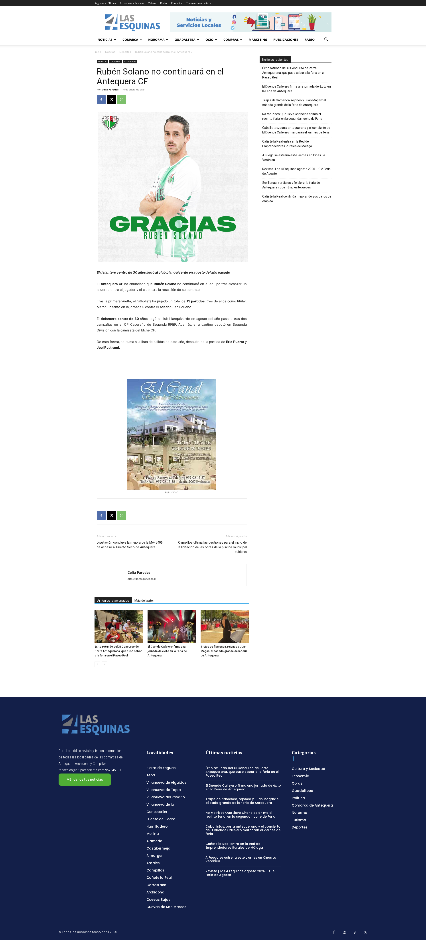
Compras (231, 39)
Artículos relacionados (113, 600)
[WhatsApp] (121, 99)
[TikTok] (355, 932)
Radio (163, 3)
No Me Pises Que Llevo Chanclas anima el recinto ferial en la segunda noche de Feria (292, 116)
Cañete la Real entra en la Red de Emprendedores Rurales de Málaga (287, 144)
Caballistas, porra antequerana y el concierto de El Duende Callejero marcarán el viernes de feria (296, 130)
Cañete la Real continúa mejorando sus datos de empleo (296, 199)
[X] (111, 99)
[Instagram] (344, 932)
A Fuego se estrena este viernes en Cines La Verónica (293, 157)
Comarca (130, 39)
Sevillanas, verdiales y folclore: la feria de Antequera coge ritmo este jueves (291, 185)
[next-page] (104, 664)
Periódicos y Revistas (132, 3)
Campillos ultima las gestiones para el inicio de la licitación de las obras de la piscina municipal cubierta (212, 547)
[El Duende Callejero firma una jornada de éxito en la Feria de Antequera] (172, 626)
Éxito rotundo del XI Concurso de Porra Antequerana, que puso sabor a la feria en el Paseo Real (118, 651)
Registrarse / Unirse (105, 3)
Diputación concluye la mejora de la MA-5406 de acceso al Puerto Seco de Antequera (130, 544)
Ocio (209, 39)
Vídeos (152, 3)
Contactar (176, 3)
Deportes (125, 52)
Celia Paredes (110, 89)
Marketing (258, 39)
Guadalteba (185, 39)
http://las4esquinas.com (142, 578)
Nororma (156, 39)
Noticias (105, 39)
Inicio (98, 52)
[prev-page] (97, 664)
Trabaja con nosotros (198, 3)
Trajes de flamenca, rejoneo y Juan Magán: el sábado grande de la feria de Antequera (224, 651)
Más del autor (144, 600)
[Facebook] (101, 99)
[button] (326, 40)
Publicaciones (285, 39)
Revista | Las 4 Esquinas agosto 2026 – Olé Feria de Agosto (296, 171)
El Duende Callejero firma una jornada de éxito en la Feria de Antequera (167, 651)
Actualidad (130, 61)
